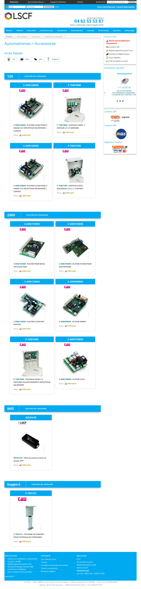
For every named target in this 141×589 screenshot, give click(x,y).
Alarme (9, 30)
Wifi (40, 59)
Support (55, 59)
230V (27, 59)
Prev (108, 85)
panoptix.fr (9, 576)
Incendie (90, 30)
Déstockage (129, 30)
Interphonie (62, 30)
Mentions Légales (48, 571)
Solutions (117, 30)
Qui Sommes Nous (48, 559)
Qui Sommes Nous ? (36, 2)
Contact (44, 562)
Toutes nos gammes (49, 568)
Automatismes (77, 30)
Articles (80, 2)
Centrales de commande (53, 37)
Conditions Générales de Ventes (54, 565)
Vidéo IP (19, 30)
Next (132, 85)
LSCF (40, 582)
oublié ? (57, 7)
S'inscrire (14, 2)
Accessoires (36, 37)
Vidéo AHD (31, 30)
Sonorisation (103, 30)
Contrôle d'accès (46, 30)
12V (13, 59)
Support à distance (58, 2)
